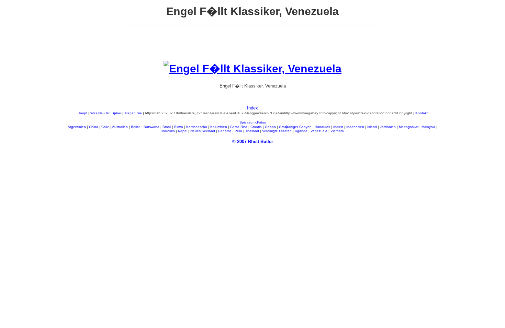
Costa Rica (238, 127)
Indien (338, 127)
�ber (117, 113)
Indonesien (355, 127)
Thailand (252, 131)
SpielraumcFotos (252, 122)
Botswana (151, 127)
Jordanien (388, 127)
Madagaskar (408, 127)
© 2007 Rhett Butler (252, 141)
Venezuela (319, 131)
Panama (225, 131)
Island (372, 127)
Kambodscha (196, 127)
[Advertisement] (252, 45)
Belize (136, 127)
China (93, 127)
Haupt (82, 113)
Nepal (182, 131)
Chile (105, 127)
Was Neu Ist (100, 113)
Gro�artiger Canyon (295, 127)
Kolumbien (218, 127)
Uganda (301, 131)
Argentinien (77, 127)
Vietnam (337, 131)
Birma (178, 127)
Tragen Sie (133, 113)
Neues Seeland (202, 131)
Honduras (322, 127)
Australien (120, 127)
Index (252, 107)
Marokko (168, 131)
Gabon (270, 127)
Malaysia (428, 127)
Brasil (166, 127)
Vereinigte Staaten (277, 131)
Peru (238, 131)
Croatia (256, 127)
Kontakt (421, 113)
